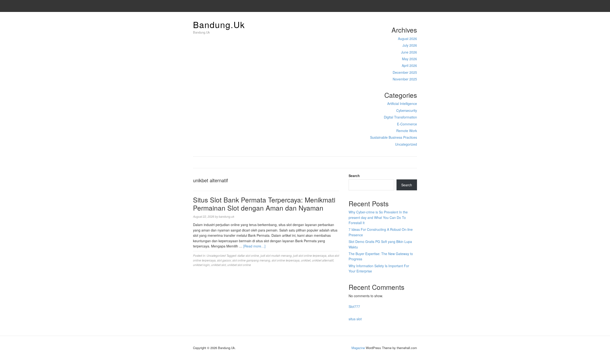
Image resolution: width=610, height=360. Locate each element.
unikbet (305, 260)
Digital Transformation (400, 117)
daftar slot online (248, 255)
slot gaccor (224, 260)
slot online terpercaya (286, 260)
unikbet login (201, 265)
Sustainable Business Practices (393, 137)
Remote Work (406, 130)
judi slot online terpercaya (309, 255)
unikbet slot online (239, 265)
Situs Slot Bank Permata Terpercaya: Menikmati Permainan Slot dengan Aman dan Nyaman (264, 203)
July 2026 (409, 45)
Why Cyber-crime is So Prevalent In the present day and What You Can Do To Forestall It (378, 217)
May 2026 (409, 58)
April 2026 (409, 65)
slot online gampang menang (251, 260)
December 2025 (405, 72)
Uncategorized (406, 144)
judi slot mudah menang (276, 255)
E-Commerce (407, 124)
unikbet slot (218, 265)
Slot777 (354, 306)
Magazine (358, 347)
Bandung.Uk (219, 24)
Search (354, 175)
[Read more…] (254, 246)
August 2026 (407, 38)
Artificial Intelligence (402, 103)
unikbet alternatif (322, 260)
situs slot (355, 318)
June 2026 (409, 52)
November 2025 (405, 79)
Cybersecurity (406, 110)
